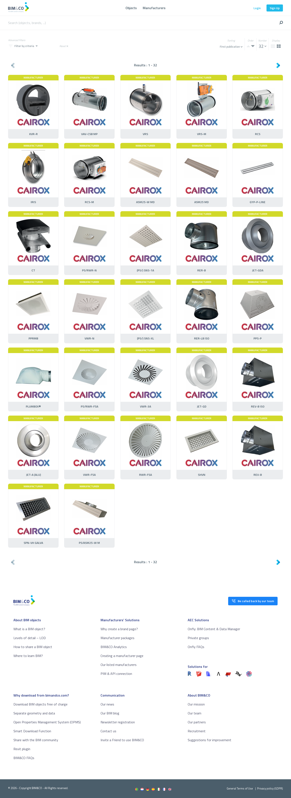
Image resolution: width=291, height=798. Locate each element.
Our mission (196, 704)
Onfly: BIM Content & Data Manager (214, 628)
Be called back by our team (256, 601)
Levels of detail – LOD (29, 637)
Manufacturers (154, 7)
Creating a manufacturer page (122, 655)
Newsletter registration (118, 722)
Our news (107, 704)
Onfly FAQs (196, 646)
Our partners (197, 722)
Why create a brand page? (119, 628)
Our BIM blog (110, 713)
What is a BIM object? (29, 628)
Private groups (198, 637)
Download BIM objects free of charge (40, 704)
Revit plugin (21, 748)
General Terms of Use (240, 788)
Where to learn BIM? (28, 655)
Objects (131, 7)
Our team (194, 713)
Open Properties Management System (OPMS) (47, 722)
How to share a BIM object (32, 646)
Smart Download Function (32, 731)
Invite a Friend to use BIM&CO (122, 739)
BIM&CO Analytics (114, 646)
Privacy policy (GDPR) (270, 788)
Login (257, 8)
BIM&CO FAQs (23, 757)
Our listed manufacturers (119, 664)
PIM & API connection (116, 673)
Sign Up (275, 8)
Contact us (108, 731)
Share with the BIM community (35, 739)
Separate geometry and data (34, 713)
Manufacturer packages (117, 637)
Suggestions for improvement (209, 739)
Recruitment (197, 731)
